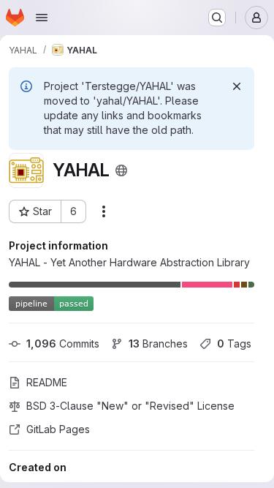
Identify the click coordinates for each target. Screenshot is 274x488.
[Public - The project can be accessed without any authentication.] (121, 170)
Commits (62, 343)
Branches (158, 343)
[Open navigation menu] (41, 17)
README (46, 382)
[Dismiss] (237, 86)
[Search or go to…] (217, 17)
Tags (234, 343)
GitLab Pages (58, 429)
